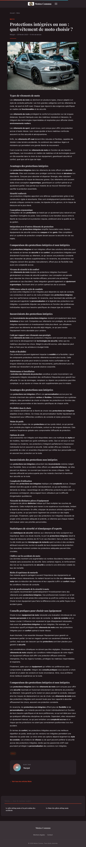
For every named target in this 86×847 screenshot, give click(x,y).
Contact (50, 835)
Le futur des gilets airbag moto (57, 808)
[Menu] (56, 3)
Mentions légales (39, 835)
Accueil (12, 13)
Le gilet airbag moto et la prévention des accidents (20, 809)
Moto (18, 13)
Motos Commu (43, 3)
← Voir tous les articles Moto (21, 781)
